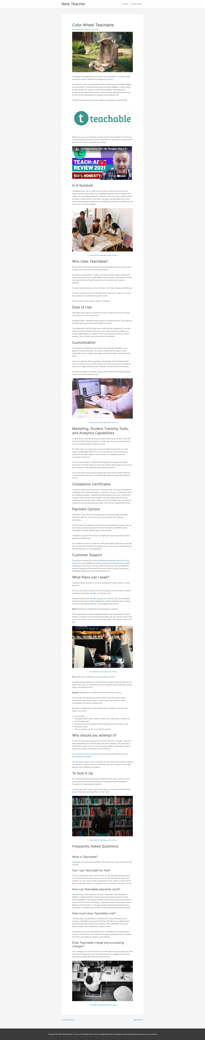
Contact (125, 4)
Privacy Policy (136, 4)
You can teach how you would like (85, 754)
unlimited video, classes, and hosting (99, 598)
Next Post (138, 1020)
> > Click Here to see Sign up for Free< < (102, 255)
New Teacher (73, 3)
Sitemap (77, 1034)
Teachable (76, 862)
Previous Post (68, 1020)
